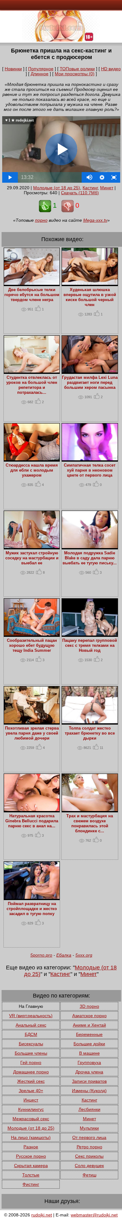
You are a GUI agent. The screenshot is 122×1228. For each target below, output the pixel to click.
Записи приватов (89, 1081)
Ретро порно (89, 1146)
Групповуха (89, 1062)
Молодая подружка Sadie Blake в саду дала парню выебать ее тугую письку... (90, 558)
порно (41, 220)
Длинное (39, 73)
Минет (106, 187)
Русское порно (31, 1156)
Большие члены (31, 1053)
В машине (89, 1053)
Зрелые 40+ (31, 1090)
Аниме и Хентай (89, 1025)
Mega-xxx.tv (95, 220)
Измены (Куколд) (89, 1090)
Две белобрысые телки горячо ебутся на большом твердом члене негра (31, 295)
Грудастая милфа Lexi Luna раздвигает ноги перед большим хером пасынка (90, 382)
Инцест (30, 1099)
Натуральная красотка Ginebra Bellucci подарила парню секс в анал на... (31, 821)
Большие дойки (89, 1043)
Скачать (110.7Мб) (80, 192)
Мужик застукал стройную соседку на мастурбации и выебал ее (31, 558)
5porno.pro (41, 955)
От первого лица (89, 1137)
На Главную (31, 1006)
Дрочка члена (89, 1071)
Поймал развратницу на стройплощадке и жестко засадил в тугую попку (32, 909)
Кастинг (90, 187)
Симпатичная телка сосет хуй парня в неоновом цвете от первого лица (89, 470)
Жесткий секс (31, 1081)
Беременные (89, 1034)
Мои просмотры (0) (74, 73)
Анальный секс (31, 1025)
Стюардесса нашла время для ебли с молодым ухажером (32, 470)
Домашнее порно (31, 1071)
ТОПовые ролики (77, 68)
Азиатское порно (89, 1015)
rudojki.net (41, 1214)
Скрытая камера (31, 1165)
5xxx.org (83, 955)
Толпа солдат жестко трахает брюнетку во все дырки (90, 733)
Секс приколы (89, 1156)
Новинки (13, 68)
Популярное (40, 68)
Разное (30, 1146)
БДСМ (31, 1034)
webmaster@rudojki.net (94, 1214)
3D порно (89, 1006)
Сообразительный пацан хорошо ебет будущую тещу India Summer (32, 645)
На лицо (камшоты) (31, 1137)
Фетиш (89, 1174)
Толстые (30, 1174)
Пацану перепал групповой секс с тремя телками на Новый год (89, 645)
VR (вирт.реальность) (31, 1015)
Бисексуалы (31, 1043)
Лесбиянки (89, 1109)
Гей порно (30, 1062)
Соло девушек (89, 1165)
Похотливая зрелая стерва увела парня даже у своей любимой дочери (32, 733)
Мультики (89, 1128)
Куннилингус (31, 1109)
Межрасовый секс (31, 1118)
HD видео (111, 68)
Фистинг (31, 1184)
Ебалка (63, 955)
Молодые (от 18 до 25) (56, 187)
